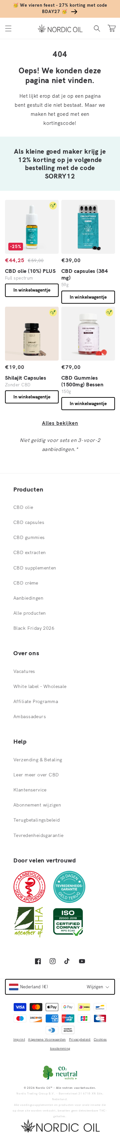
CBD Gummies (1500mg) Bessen (82, 381)
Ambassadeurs (29, 716)
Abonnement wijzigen (37, 805)
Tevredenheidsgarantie (38, 835)
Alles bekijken (60, 423)
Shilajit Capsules (25, 377)
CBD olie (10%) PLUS (30, 271)
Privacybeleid (80, 1039)
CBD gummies (29, 537)
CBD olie (23, 507)
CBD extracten (29, 552)
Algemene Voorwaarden (47, 1039)
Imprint (19, 1039)
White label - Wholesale (40, 686)
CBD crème (25, 583)
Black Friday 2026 (33, 628)
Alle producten (29, 613)
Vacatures (24, 671)
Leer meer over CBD (36, 775)
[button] (8, 28)
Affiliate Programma (35, 701)
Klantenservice (30, 790)
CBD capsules (28, 522)
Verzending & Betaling (37, 760)
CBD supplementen (34, 568)
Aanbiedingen (28, 598)
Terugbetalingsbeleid (36, 820)
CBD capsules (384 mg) (84, 274)
